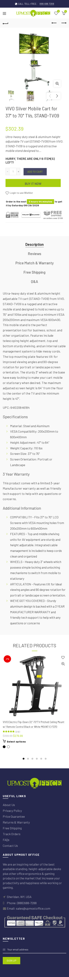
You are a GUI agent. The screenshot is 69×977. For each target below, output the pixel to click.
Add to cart (35, 171)
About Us (9, 805)
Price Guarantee (14, 816)
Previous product (54, 23)
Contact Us (10, 845)
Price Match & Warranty (34, 263)
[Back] (5, 23)
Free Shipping (34, 272)
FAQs (6, 840)
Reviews (34, 253)
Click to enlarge (57, 83)
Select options (16, 741)
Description (34, 244)
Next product (63, 23)
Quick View (63, 664)
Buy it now (33, 183)
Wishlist (58, 11)
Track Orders (11, 834)
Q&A (34, 281)
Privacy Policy (12, 810)
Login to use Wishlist (21, 192)
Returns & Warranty (16, 822)
